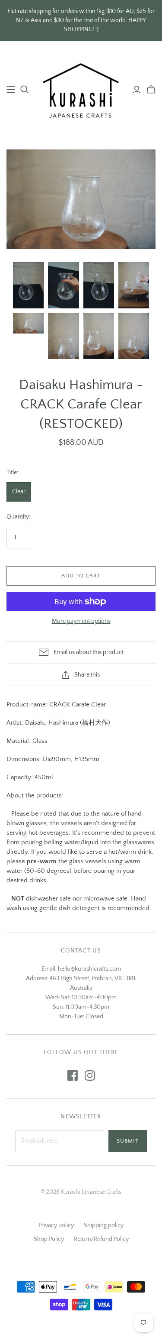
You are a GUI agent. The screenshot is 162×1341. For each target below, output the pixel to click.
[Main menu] (10, 89)
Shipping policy (104, 1225)
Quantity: (18, 516)
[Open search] (24, 89)
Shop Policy (49, 1239)
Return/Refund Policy (101, 1239)
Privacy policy (56, 1225)
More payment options (81, 621)
